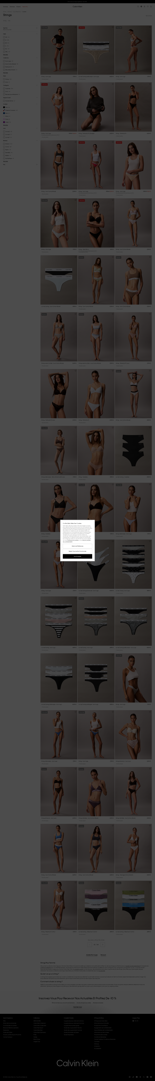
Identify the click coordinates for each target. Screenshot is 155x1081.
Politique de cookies (72, 540)
